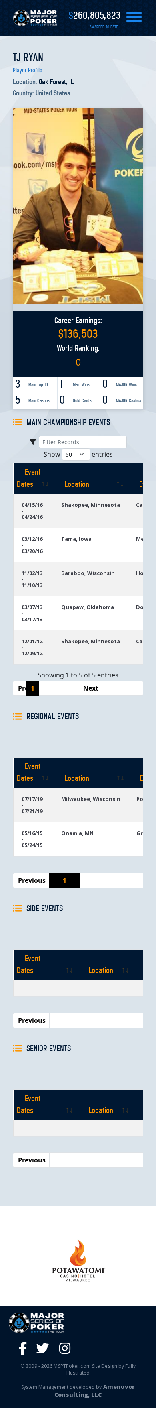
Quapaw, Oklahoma (87, 607)
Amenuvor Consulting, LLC (94, 1390)
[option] (78, 1260)
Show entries (78, 454)
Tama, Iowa (76, 538)
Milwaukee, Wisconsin (90, 799)
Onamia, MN (77, 833)
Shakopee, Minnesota (90, 504)
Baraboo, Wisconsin (88, 573)
